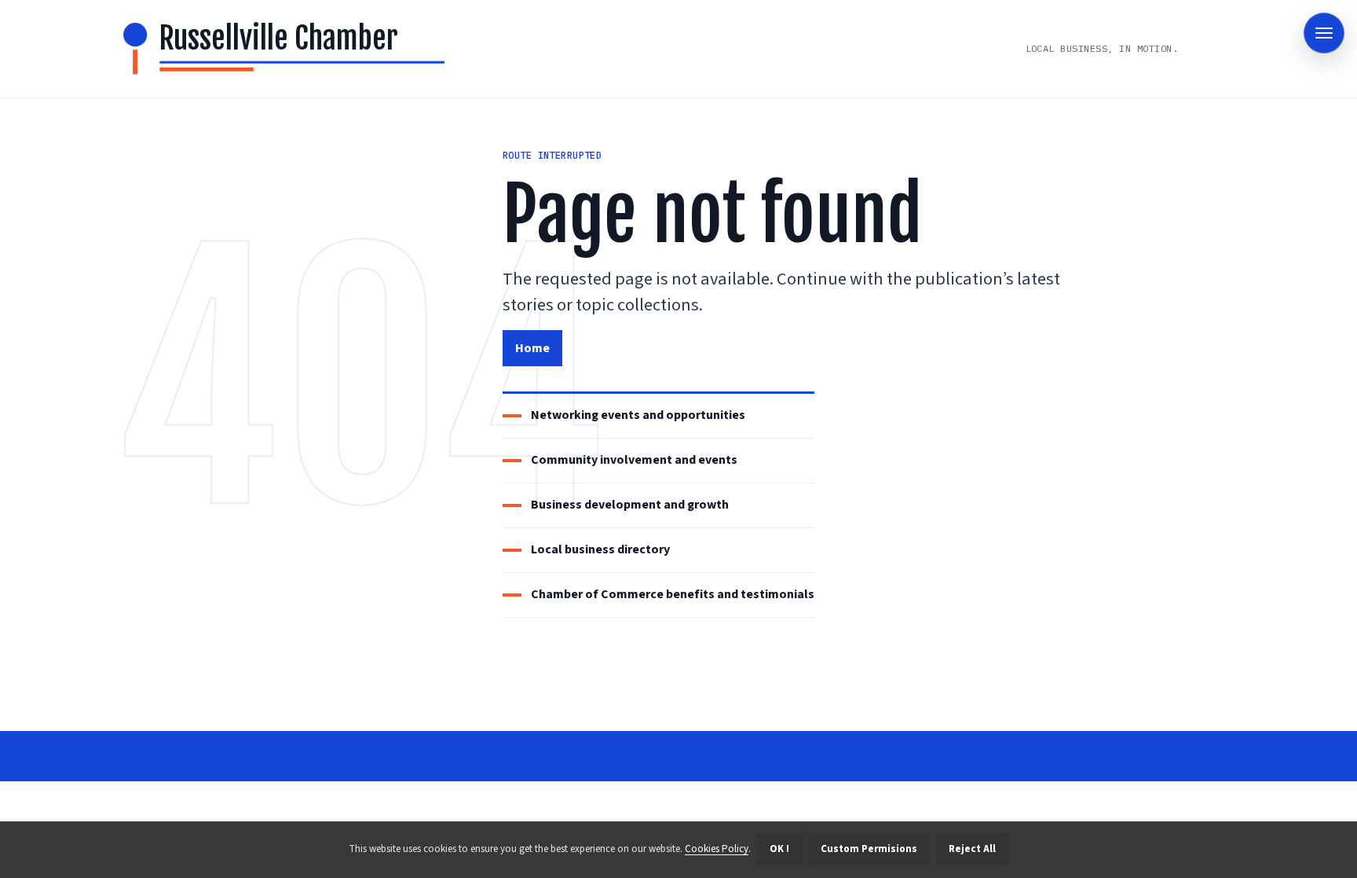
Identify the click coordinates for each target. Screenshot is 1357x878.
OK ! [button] (779, 849)
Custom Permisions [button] (869, 849)
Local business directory (600, 549)
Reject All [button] (972, 849)
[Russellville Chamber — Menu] (1324, 33)
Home (532, 348)
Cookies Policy (716, 849)
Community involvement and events (634, 459)
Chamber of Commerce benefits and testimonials (672, 594)
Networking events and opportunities (638, 415)
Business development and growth (630, 504)
